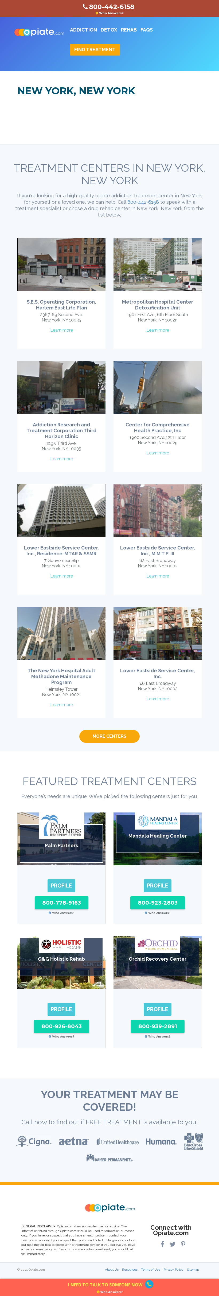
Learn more (61, 330)
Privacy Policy (173, 1269)
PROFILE (61, 885)
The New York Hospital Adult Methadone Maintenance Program (61, 676)
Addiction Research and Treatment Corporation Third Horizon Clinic (61, 430)
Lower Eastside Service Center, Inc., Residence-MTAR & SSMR (61, 550)
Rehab (129, 30)
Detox (109, 30)
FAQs (146, 30)
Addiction (83, 30)
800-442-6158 (143, 202)
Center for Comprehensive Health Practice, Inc (158, 427)
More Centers (109, 736)
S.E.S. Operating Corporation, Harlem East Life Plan (61, 305)
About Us (112, 1269)
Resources (130, 1269)
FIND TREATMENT (95, 49)
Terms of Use (150, 1269)
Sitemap (193, 1269)
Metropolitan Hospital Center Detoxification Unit (157, 305)
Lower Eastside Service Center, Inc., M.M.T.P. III (157, 550)
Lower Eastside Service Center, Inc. (157, 673)
